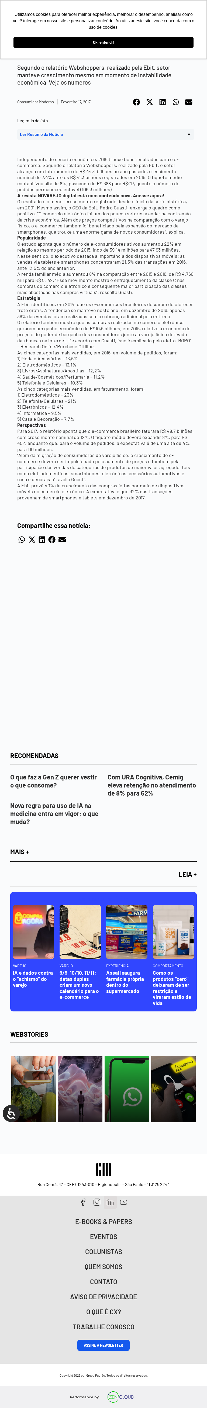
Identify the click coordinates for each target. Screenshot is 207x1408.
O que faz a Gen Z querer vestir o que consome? (53, 781)
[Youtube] (123, 1202)
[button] (137, 102)
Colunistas (103, 1251)
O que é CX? (103, 1312)
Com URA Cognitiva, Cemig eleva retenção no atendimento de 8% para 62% (152, 785)
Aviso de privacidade (103, 1297)
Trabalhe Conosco (103, 1327)
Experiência (117, 965)
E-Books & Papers (103, 1221)
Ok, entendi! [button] (103, 42)
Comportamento (168, 965)
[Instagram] (97, 1202)
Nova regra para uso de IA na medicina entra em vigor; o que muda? (54, 813)
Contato (103, 1282)
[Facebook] (83, 1202)
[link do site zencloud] (120, 1397)
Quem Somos (103, 1267)
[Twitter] (110, 1202)
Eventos (103, 1236)
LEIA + (188, 874)
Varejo (19, 965)
